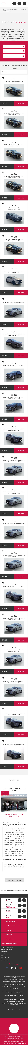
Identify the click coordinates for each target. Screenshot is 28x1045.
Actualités (4, 953)
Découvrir (21, 103)
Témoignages (14, 780)
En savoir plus (20, 1043)
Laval (22, 997)
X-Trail (18, 979)
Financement (9, 934)
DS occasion (23, 9)
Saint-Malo (18, 997)
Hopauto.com (15, 1004)
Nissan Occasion (5, 958)
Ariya (21, 979)
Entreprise (8, 930)
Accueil (3, 9)
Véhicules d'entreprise (7, 947)
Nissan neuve (4, 955)
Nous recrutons (5, 960)
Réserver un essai (10, 921)
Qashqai (9, 979)
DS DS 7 (14, 79)
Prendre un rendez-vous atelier (14, 926)
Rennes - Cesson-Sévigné (10, 997)
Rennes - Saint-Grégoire (19, 995)
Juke (16, 979)
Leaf (6, 979)
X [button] (25, 1043)
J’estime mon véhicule (11, 943)
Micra (13, 979)
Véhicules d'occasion (12, 9)
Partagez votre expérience (14, 880)
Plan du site (18, 1009)
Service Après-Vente (6, 949)
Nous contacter (10, 939)
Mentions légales (11, 1009)
